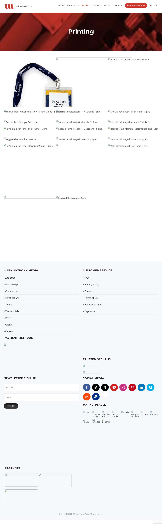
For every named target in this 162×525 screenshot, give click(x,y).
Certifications (12, 297)
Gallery (46, 80)
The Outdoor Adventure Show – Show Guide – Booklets (29, 110)
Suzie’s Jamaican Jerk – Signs (74, 111)
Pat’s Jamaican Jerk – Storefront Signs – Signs (24, 165)
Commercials (12, 291)
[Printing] (42, 82)
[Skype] (150, 387)
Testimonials (12, 311)
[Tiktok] (96, 387)
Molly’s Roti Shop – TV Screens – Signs (125, 110)
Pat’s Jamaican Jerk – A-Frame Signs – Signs (123, 165)
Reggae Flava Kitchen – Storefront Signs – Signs (129, 127)
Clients (9, 324)
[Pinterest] (132, 387)
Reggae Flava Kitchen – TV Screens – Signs (74, 127)
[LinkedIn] (141, 387)
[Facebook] (86, 387)
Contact (88, 291)
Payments (89, 311)
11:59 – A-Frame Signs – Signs (89, 166)
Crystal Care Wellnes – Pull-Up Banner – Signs (37, 218)
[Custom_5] (105, 394)
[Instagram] (123, 387)
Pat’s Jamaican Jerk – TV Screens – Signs (21, 127)
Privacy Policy (91, 284)
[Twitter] (105, 387)
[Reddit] (86, 396)
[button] (156, 5)
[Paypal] (96, 396)
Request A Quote (93, 304)
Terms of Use (91, 297)
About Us (10, 277)
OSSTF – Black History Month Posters (89, 80)
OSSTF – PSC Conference (37, 80)
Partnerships (12, 284)
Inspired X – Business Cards (67, 217)
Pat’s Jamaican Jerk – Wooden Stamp (124, 78)
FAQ (86, 277)
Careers (9, 331)
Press (8, 317)
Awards (9, 304)
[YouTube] (114, 387)
